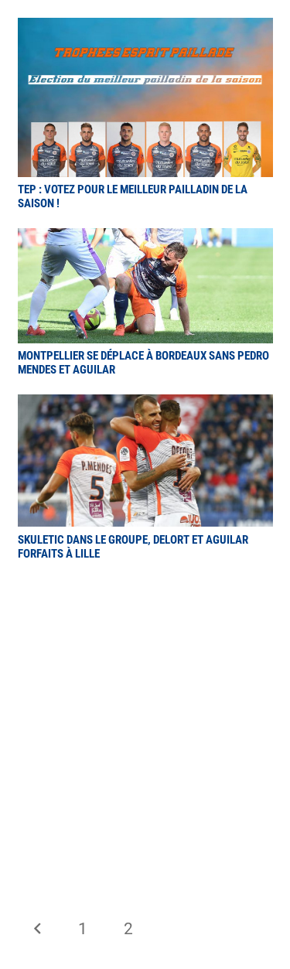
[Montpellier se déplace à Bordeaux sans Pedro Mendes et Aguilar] (145, 239)
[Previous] (38, 929)
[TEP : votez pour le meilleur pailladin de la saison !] (145, 29)
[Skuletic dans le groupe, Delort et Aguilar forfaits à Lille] (145, 405)
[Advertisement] (145, 730)
